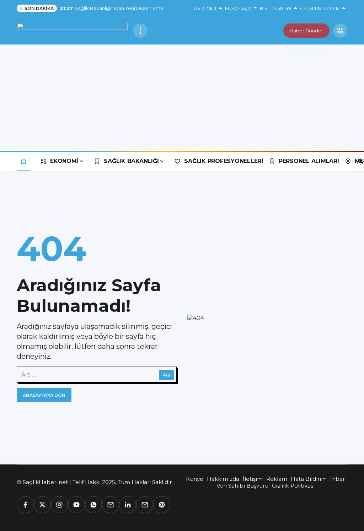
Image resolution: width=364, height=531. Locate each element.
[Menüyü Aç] (140, 30)
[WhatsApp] (93, 504)
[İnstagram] (59, 504)
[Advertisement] (182, 98)
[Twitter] (42, 504)
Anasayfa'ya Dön (44, 395)
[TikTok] (144, 504)
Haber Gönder (306, 30)
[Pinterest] (161, 504)
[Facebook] (25, 504)
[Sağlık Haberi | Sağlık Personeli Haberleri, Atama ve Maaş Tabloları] (72, 30)
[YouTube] (76, 504)
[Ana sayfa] (23, 161)
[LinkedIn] (127, 504)
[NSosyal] (110, 504)
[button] (340, 30)
